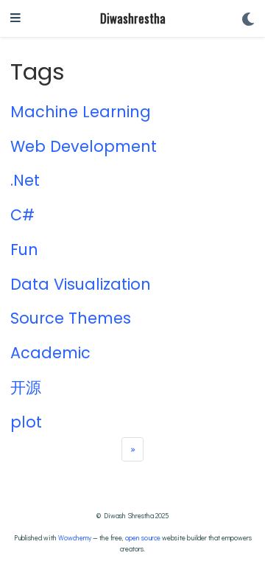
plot (26, 422)
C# (22, 215)
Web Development (83, 146)
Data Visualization (80, 284)
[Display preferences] (248, 18)
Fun (24, 249)
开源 (25, 387)
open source (142, 537)
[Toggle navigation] (15, 18)
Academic (50, 352)
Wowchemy (74, 537)
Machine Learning (80, 111)
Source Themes (70, 318)
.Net (25, 180)
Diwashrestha (133, 18)
